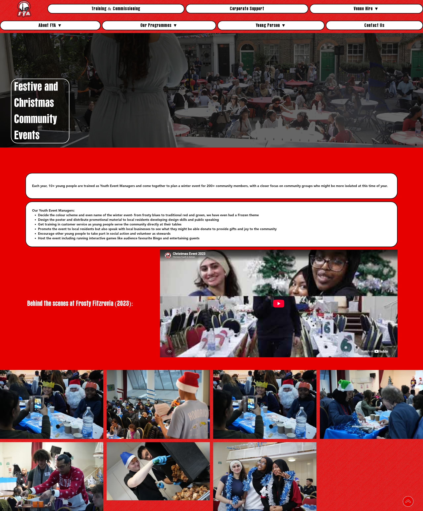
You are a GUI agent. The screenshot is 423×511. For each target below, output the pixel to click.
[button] (366, 9)
